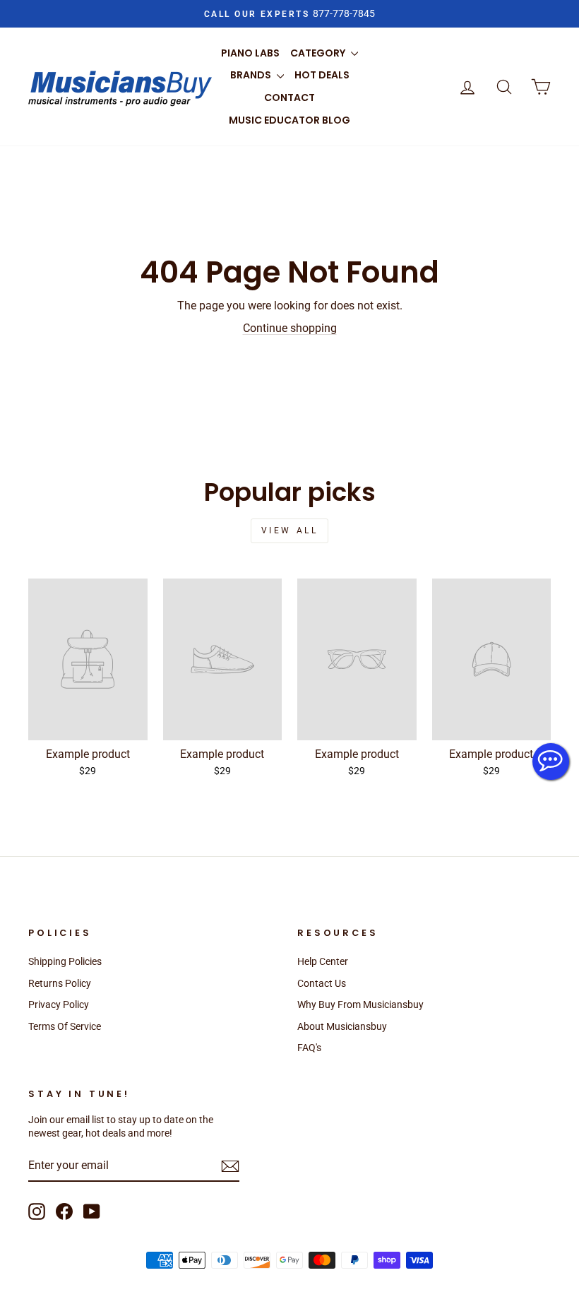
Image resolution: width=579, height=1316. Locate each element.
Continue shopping (290, 328)
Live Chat (551, 761)
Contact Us (321, 983)
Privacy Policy (58, 1004)
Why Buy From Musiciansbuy (360, 1004)
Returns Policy (59, 983)
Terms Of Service (64, 1026)
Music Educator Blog (289, 120)
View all (289, 530)
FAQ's (309, 1047)
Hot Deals (322, 75)
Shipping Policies (65, 961)
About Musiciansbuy (342, 1026)
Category (318, 53)
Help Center (322, 961)
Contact (289, 97)
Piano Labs (250, 53)
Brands (251, 75)
